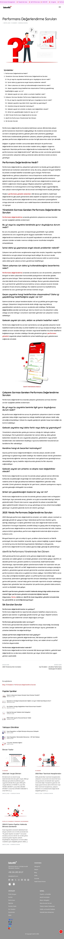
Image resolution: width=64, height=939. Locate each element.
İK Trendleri (17, 821)
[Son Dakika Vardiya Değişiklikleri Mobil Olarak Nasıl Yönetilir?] (4, 707)
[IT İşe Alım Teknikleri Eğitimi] (4, 743)
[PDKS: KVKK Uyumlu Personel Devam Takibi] (4, 718)
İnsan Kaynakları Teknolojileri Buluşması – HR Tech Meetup (23, 737)
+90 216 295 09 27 (15, 872)
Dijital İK (4, 821)
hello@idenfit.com (13, 876)
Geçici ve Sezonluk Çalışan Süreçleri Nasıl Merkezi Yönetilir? (23, 695)
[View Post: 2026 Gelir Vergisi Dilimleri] (15, 759)
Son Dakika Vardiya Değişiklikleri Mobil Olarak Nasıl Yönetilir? (24, 706)
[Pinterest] (25, 880)
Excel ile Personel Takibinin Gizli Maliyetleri (18, 712)
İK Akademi (14, 23)
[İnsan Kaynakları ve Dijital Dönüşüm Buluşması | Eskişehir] (4, 732)
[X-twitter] (15, 880)
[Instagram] (19, 880)
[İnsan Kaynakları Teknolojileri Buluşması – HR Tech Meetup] (4, 737)
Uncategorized (24, 821)
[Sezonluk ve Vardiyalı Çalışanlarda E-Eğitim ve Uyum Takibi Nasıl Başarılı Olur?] (4, 701)
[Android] (13, 884)
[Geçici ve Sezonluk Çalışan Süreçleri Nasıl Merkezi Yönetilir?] (4, 696)
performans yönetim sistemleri (19, 194)
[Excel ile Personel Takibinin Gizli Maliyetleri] (4, 713)
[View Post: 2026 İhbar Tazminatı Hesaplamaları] (48, 759)
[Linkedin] (22, 880)
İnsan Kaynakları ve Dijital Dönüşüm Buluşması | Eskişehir (23, 731)
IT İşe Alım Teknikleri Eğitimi (14, 742)
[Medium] (28, 880)
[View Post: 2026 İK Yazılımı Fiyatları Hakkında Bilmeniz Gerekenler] (15, 810)
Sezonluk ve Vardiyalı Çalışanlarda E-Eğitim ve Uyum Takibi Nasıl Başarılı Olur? (29, 701)
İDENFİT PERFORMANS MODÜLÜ (32, 386)
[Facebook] (9, 880)
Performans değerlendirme (12, 273)
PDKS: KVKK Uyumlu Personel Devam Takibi (19, 718)
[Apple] (9, 884)
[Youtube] (12, 880)
